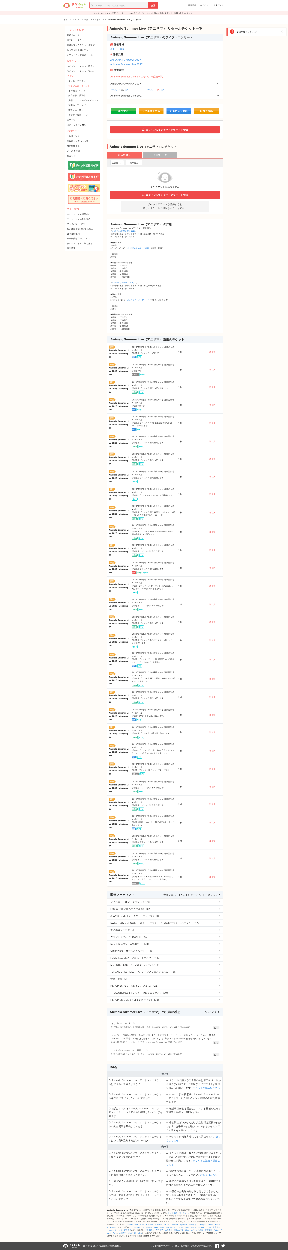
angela (149, 1227)
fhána (216, 1230)
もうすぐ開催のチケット (78, 49)
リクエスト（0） (160, 155)
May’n (203, 1224)
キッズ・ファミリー (78, 81)
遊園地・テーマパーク (79, 105)
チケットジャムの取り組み (80, 243)
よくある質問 (73, 151)
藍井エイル (139, 1224)
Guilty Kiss (159, 1227)
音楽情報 (71, 248)
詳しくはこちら (209, 1174)
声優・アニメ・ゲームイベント (83, 100)
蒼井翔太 (150, 1230)
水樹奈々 (123, 1233)
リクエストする (151, 110)
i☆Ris (130, 1224)
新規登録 (192, 5)
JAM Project (190, 1227)
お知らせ (71, 155)
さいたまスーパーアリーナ (138, 300)
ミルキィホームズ (114, 1230)
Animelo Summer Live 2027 (126, 64)
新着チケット (73, 35)
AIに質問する (73, 146)
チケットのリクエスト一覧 (80, 54)
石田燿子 (159, 1230)
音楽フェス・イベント (79, 86)
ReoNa (210, 1224)
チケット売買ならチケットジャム (74, 5)
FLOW (208, 1227)
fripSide (174, 1224)
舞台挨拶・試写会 (77, 95)
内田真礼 (168, 1230)
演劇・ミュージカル (76, 124)
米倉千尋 (132, 1233)
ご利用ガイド (218, 5)
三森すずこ (193, 1224)
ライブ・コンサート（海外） (81, 71)
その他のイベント (77, 90)
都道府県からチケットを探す (81, 45)
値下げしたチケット (76, 40)
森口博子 (127, 1230)
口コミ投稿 (206, 110)
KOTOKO (114, 1227)
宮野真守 (216, 1227)
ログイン (204, 5)
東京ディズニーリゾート (80, 115)
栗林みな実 (178, 1230)
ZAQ (181, 1227)
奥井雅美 (158, 1224)
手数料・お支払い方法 (77, 141)
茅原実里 (208, 1230)
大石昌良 (149, 1224)
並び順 (115, 162)
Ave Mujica (139, 1227)
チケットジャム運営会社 (78, 214)
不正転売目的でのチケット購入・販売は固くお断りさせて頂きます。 (182, 1246)
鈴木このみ (190, 1230)
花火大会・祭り (75, 110)
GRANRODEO (171, 1227)
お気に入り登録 (179, 110)
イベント (71, 76)
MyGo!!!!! (183, 1224)
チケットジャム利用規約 (78, 219)
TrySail (201, 1227)
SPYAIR (199, 1230)
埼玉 (112, 49)
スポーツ (71, 119)
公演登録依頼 (73, 233)
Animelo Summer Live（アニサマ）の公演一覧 (136, 76)
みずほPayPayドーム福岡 (138, 248)
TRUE (166, 1224)
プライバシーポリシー (77, 224)
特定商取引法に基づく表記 (80, 229)
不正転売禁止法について (78, 238)
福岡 (122, 49)
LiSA (140, 1233)
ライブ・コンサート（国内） (81, 66)
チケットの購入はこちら (206, 1087)
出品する (123, 110)
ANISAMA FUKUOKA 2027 (125, 59)
